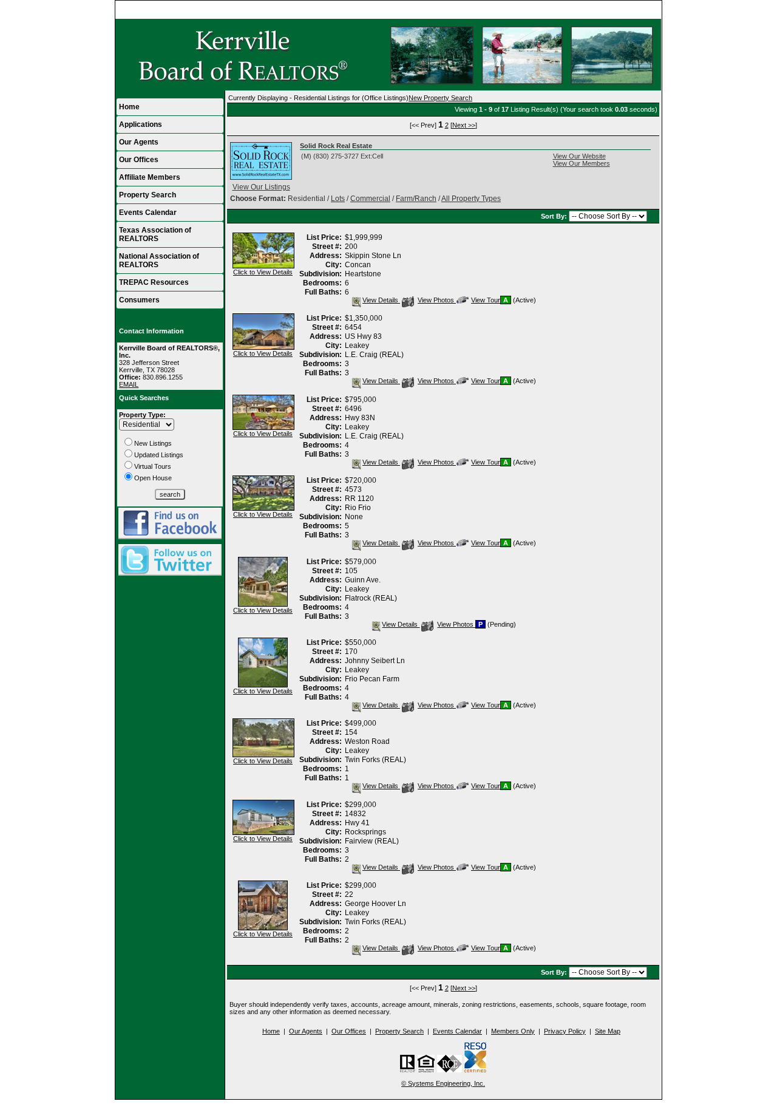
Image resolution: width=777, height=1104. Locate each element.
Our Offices (138, 159)
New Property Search (440, 97)
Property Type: (142, 414)
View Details (381, 300)
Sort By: (555, 216)
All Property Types (471, 198)
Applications (140, 124)
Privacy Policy (565, 1031)
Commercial (370, 198)
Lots (338, 198)
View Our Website (579, 156)
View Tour (485, 300)
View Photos (436, 300)
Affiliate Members (149, 177)
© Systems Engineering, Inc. (443, 1083)
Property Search (147, 195)
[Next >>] (463, 125)
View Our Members (581, 163)
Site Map (607, 1031)
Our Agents (138, 142)
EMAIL (128, 384)
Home (647, 9)
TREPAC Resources (154, 282)
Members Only (513, 1031)
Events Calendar (148, 212)
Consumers (139, 300)
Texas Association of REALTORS (155, 234)
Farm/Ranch (416, 198)
